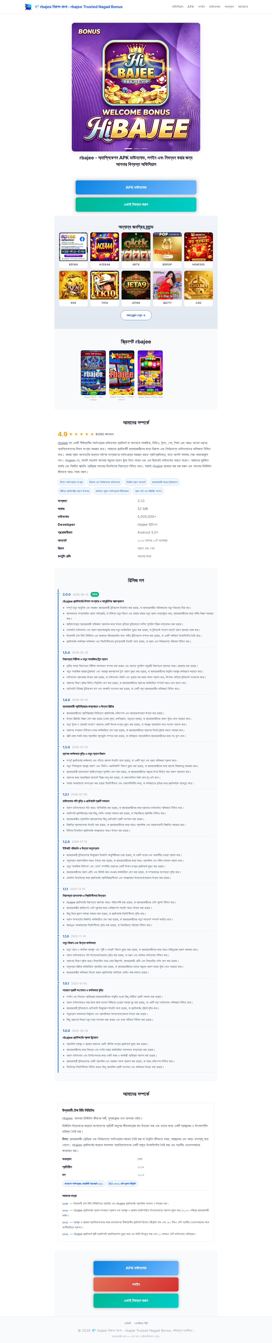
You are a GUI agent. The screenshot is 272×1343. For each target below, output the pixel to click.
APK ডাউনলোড (136, 187)
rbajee (63, 443)
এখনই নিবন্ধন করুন (136, 204)
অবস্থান (229, 6)
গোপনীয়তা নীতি (141, 1323)
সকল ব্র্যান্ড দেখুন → (136, 315)
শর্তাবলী (127, 1323)
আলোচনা (243, 6)
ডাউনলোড (214, 6)
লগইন (201, 6)
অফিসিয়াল (177, 6)
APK (190, 6)
